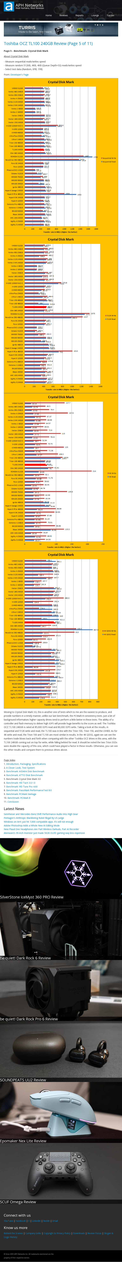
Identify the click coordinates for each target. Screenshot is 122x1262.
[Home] (9, 6)
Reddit (46, 1220)
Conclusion (13, 801)
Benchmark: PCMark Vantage (21, 794)
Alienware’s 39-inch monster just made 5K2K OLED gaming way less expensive (44, 832)
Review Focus (94, 1233)
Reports (79, 15)
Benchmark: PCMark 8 (18, 797)
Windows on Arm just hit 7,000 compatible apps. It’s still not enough (39, 821)
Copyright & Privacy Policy (57, 1233)
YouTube (8, 1220)
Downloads (79, 1233)
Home (48, 15)
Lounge (95, 15)
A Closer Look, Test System (20, 767)
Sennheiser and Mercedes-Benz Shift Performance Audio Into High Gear (41, 814)
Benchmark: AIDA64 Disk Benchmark (25, 771)
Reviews (63, 15)
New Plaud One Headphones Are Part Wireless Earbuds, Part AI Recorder (41, 829)
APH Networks (29, 5)
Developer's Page (19, 74)
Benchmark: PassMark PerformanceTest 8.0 (29, 790)
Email (55, 1220)
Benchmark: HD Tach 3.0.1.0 (20, 782)
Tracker (110, 15)
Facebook (21, 1220)
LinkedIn (36, 1220)
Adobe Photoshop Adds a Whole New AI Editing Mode (32, 825)
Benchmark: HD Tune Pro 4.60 (21, 786)
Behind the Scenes (13, 1233)
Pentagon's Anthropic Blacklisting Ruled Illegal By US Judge (34, 817)
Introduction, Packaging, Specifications (26, 763)
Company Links (33, 1233)
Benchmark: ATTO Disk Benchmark (24, 775)
